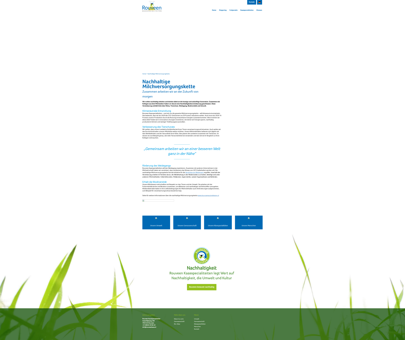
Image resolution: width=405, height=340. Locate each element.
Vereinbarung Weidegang (194, 173)
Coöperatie (233, 10)
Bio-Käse (177, 324)
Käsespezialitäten (200, 324)
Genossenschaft (179, 321)
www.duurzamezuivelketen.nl (208, 196)
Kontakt (252, 2)
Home (214, 10)
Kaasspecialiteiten (247, 10)
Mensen (259, 10)
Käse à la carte (179, 319)
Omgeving (223, 10)
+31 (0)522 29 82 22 (148, 325)
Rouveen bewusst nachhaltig (201, 287)
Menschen (197, 326)
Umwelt (196, 319)
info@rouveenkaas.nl (149, 327)
